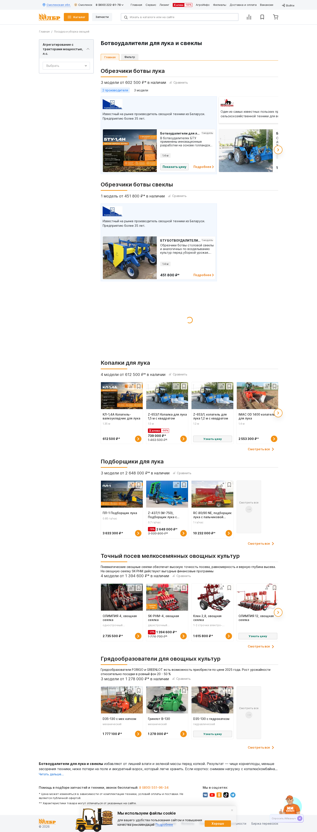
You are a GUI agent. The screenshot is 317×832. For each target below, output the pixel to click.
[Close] (232, 810)
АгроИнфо (203, 4)
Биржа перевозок (264, 823)
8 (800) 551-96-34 (154, 787)
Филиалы (219, 4)
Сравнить (180, 82)
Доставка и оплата (243, 4)
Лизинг (164, 4)
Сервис (151, 4)
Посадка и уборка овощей (71, 31)
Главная (136, 4)
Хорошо (218, 823)
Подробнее (202, 167)
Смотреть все (259, 449)
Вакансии (266, 4)
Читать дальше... (51, 774)
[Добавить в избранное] (138, 386)
